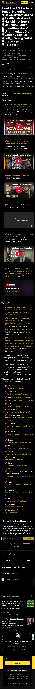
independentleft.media (10, 81)
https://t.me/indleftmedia (14, 460)
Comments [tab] (6, 573)
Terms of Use (26, 543)
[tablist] (9, 573)
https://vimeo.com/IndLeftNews (17, 448)
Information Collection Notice (21, 545)
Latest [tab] (8, 596)
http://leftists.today (23, 397)
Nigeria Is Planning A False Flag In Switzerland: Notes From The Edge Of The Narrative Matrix (19, 346)
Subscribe (24, 2)
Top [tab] (4, 596)
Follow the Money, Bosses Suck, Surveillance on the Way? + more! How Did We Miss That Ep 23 (18, 106)
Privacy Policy (23, 678)
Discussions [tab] (15, 596)
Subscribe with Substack (18, 670)
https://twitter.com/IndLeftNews (17, 406)
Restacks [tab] (14, 573)
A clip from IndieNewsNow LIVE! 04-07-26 (11, 609)
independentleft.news (9, 79)
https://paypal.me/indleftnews (16, 501)
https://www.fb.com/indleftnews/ (17, 412)
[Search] (32, 596)
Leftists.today (22, 74)
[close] (29, 633)
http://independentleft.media (16, 388)
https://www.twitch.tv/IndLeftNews (18, 454)
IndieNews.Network (23, 93)
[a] (30, 603)
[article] (17, 608)
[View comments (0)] (10, 69)
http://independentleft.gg (23, 400)
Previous (7, 560)
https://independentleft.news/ (16, 394)
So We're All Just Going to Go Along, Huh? (12, 620)
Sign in (31, 2)
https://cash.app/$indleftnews (16, 507)
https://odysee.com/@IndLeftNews (18, 442)
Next (28, 560)
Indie (7, 63)
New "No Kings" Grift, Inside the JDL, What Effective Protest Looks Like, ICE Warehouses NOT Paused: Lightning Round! (12, 603)
